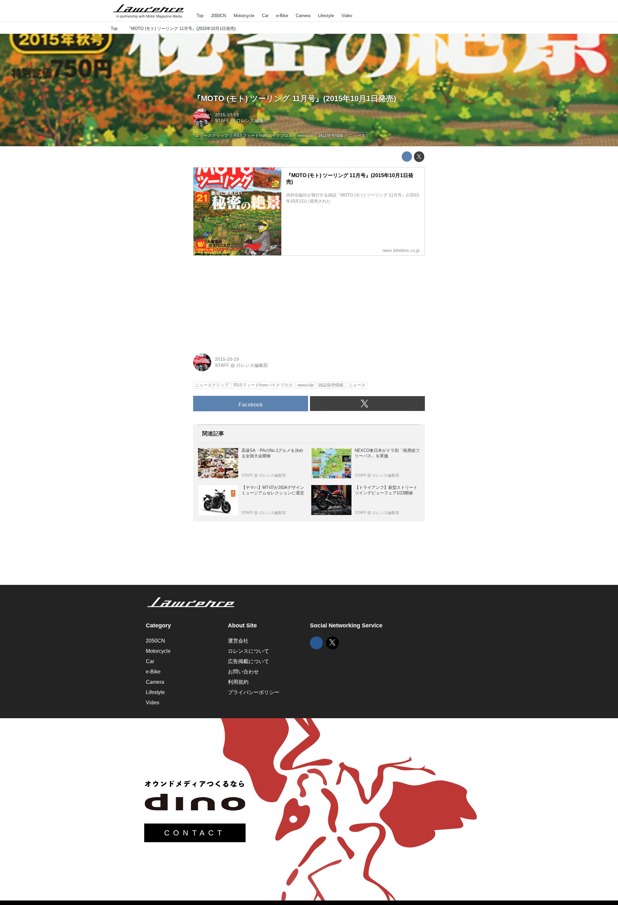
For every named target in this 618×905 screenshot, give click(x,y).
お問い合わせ (243, 671)
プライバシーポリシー (253, 692)
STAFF (222, 120)
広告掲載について (248, 661)
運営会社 (238, 640)
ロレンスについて (248, 651)
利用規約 (238, 682)
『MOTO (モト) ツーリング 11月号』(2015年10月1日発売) (294, 98)
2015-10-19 (227, 114)
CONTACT (195, 833)
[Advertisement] (241, 301)
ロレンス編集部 (252, 120)
